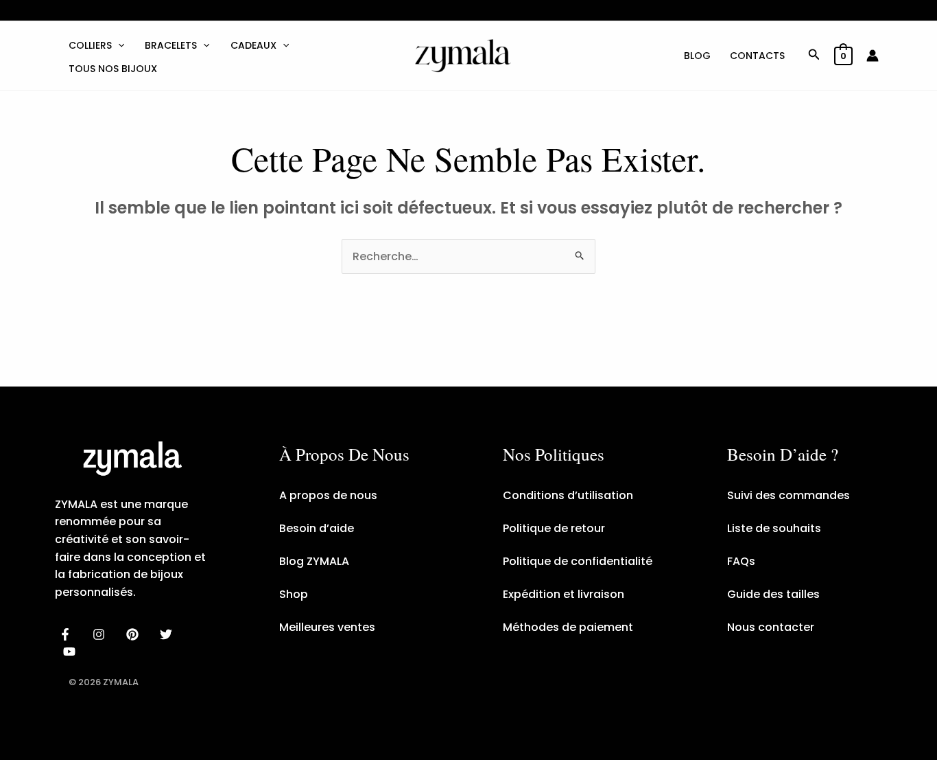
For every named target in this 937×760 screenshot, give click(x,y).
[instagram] (101, 634)
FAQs (741, 561)
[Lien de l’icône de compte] (872, 55)
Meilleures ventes (327, 627)
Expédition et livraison (563, 594)
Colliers (90, 45)
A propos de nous (328, 495)
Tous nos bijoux (113, 69)
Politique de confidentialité (577, 561)
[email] (71, 651)
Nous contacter (770, 627)
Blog (697, 55)
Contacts (757, 55)
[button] (118, 45)
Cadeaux (253, 45)
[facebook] (67, 634)
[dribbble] (167, 634)
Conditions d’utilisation (568, 495)
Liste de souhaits (774, 528)
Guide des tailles (773, 594)
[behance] (134, 634)
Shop (293, 594)
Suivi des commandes (788, 495)
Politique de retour (554, 528)
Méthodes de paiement (568, 627)
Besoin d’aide (316, 528)
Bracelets (171, 45)
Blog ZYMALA (314, 561)
